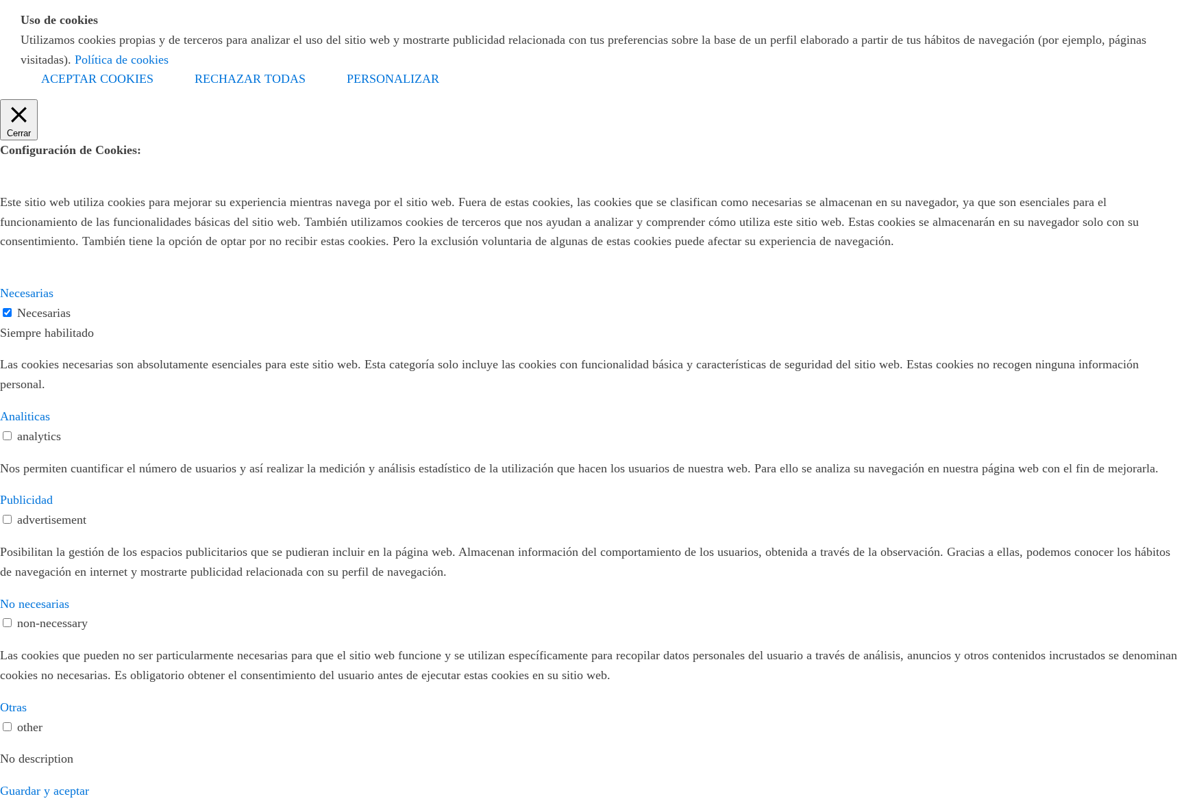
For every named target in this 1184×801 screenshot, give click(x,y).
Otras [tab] (13, 707)
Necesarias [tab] (26, 293)
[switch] (7, 435)
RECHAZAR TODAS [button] (250, 79)
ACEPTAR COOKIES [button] (97, 79)
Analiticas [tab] (25, 416)
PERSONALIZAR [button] (393, 79)
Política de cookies (122, 59)
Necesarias (44, 313)
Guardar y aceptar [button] (44, 791)
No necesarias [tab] (34, 604)
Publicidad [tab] (26, 500)
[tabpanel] (592, 374)
